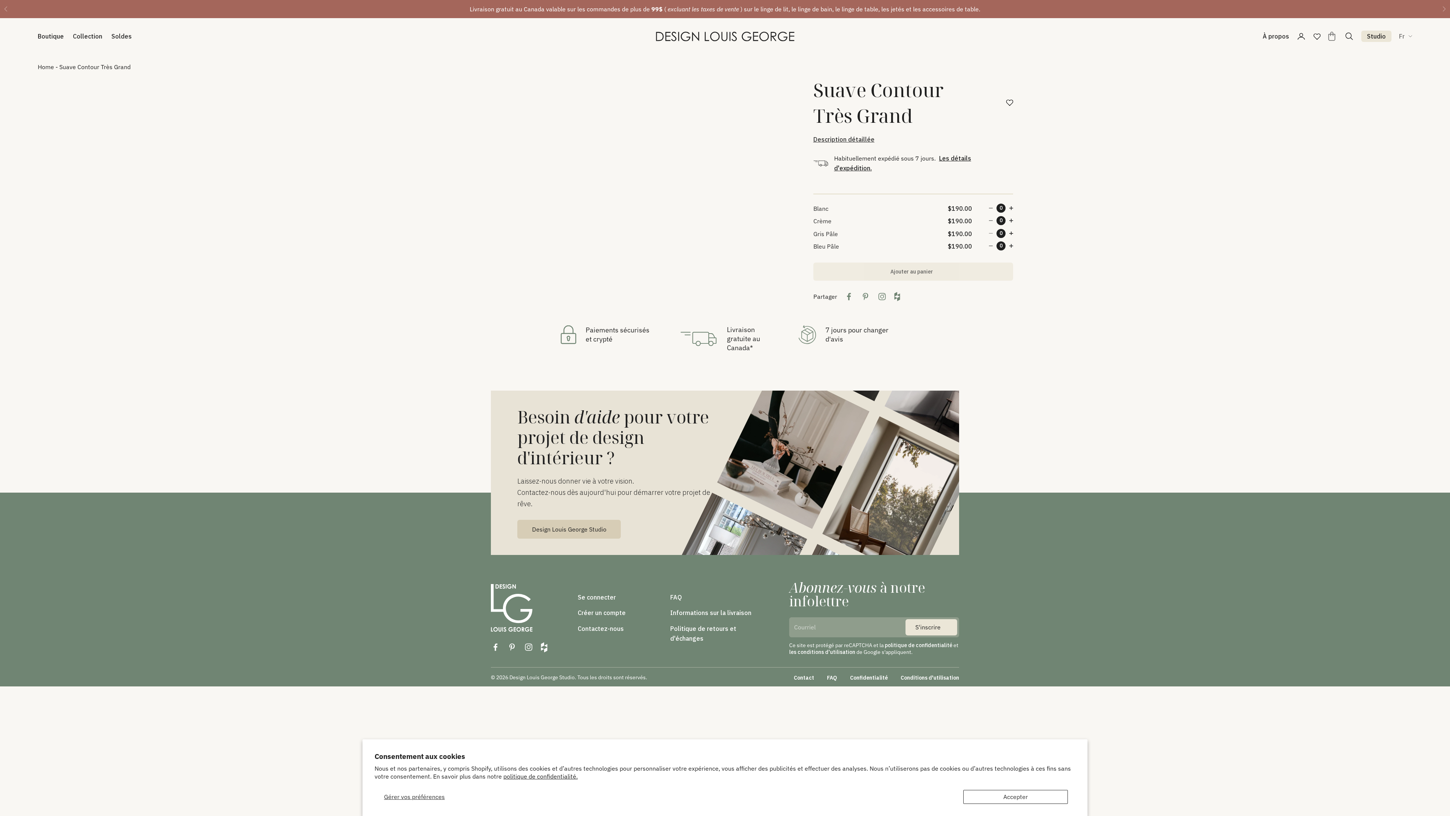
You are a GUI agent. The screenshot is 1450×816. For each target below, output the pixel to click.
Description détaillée (844, 139)
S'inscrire (928, 627)
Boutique (51, 36)
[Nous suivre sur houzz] (544, 647)
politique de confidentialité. (540, 776)
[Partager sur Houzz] (897, 296)
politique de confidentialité (918, 645)
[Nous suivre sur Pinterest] (512, 647)
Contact (804, 677)
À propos (1276, 36)
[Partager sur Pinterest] (865, 296)
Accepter (1015, 797)
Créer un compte (602, 613)
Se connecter (597, 597)
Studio (1376, 36)
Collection (87, 36)
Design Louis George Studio (569, 529)
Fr (1402, 36)
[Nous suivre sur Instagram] (528, 647)
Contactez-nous (601, 628)
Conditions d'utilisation (930, 677)
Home (46, 67)
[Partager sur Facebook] (848, 296)
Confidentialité (869, 677)
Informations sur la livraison (710, 613)
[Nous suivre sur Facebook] (495, 647)
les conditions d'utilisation (822, 652)
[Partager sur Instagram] (882, 296)
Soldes (121, 36)
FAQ (676, 597)
